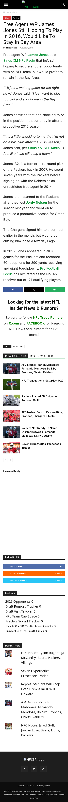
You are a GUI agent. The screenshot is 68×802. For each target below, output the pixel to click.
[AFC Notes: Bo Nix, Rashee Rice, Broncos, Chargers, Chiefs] (11, 416)
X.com (14, 323)
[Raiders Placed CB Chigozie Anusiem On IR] (11, 400)
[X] (43, 769)
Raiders (16, 18)
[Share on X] (34, 289)
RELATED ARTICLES (15, 356)
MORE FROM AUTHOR (41, 356)
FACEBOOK (36, 323)
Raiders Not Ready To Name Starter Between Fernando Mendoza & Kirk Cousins (39, 431)
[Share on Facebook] (13, 289)
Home (6, 12)
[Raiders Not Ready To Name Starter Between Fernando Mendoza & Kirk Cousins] (11, 432)
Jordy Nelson (36, 202)
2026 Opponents (18, 601)
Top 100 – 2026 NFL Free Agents (29, 626)
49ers (14, 12)
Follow (58, 573)
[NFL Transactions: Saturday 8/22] (11, 384)
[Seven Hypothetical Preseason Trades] (11, 447)
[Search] (63, 4)
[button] (5, 4)
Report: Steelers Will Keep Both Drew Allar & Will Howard (40, 689)
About (21, 785)
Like (60, 566)
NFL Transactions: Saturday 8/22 (42, 380)
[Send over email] (55, 289)
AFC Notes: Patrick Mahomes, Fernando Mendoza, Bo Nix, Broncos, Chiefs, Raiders (40, 368)
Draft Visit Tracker (19, 611)
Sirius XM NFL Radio (19, 60)
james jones (18, 346)
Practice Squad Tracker (22, 621)
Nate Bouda (11, 47)
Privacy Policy (43, 785)
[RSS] (34, 769)
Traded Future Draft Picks (24, 631)
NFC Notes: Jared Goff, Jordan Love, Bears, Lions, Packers (40, 730)
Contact (30, 785)
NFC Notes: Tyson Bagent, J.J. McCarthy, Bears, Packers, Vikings (43, 657)
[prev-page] (5, 460)
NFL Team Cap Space (21, 616)
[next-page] (11, 460)
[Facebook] (24, 769)
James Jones (38, 55)
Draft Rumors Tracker (21, 606)
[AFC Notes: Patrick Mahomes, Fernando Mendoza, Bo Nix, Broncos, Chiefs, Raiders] (11, 368)
